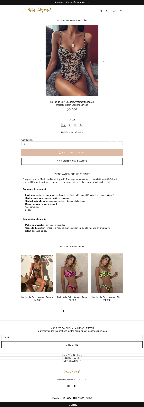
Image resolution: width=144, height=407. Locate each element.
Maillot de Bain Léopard (52, 179)
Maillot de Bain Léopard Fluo (106, 297)
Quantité (27, 140)
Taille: (72, 119)
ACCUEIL (61, 20)
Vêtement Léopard (84, 102)
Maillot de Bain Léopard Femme (37, 297)
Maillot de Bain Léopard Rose (72, 297)
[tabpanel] (37, 280)
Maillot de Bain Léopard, (62, 102)
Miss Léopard (39, 11)
